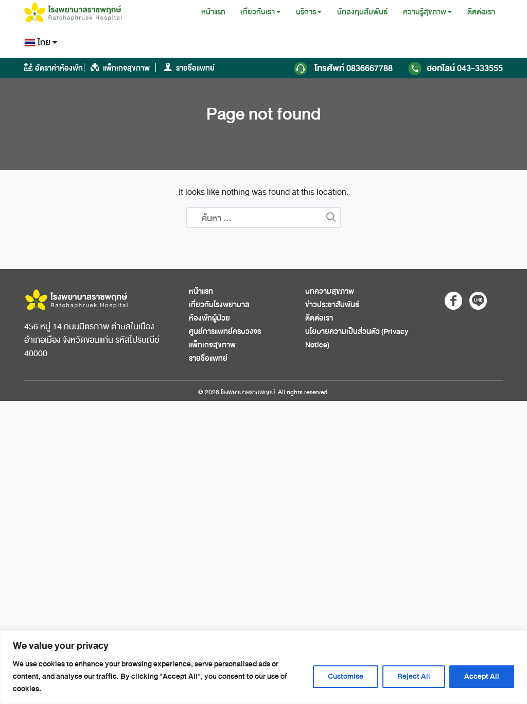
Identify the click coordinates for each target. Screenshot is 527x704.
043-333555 (465, 68)
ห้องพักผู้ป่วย (209, 318)
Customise (345, 676)
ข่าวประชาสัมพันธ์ (332, 305)
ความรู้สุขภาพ (424, 12)
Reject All (413, 676)
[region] (263, 667)
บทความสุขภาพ (329, 291)
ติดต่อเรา (481, 12)
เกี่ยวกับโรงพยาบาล (219, 305)
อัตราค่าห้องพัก (59, 68)
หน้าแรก (213, 12)
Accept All (481, 676)
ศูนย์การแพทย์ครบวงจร (225, 332)
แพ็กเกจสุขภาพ (125, 68)
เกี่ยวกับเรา (258, 12)
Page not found (263, 114)
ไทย (44, 42)
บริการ (306, 12)
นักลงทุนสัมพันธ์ (362, 12)
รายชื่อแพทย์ (194, 68)
